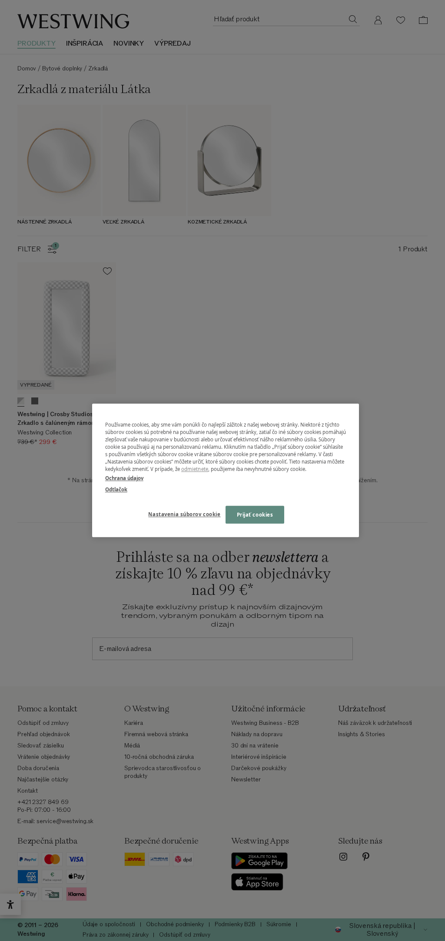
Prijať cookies (255, 514)
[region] (225, 470)
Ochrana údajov (124, 478)
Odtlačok (116, 489)
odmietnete (194, 469)
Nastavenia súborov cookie (184, 514)
